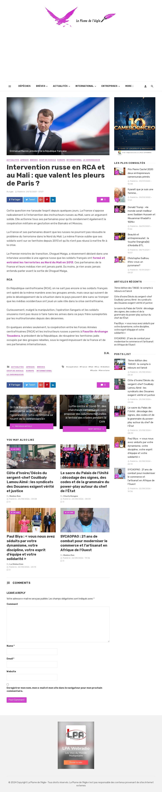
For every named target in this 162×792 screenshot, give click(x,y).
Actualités (60, 86)
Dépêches (24, 86)
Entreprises (109, 86)
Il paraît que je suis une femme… (140, 191)
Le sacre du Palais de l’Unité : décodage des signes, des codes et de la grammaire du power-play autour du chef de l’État (84, 482)
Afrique (24, 160)
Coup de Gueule (47, 160)
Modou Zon (15, 496)
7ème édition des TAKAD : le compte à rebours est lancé (133, 289)
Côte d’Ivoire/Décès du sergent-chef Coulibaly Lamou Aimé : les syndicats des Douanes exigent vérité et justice (30, 482)
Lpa (11, 192)
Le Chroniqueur (91, 160)
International (84, 86)
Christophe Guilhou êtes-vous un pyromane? (138, 262)
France (84, 367)
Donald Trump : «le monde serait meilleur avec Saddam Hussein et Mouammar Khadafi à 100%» (141, 214)
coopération (72, 367)
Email (10, 658)
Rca (97, 367)
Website (11, 671)
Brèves (40, 86)
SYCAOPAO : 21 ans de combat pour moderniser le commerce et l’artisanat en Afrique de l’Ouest (83, 543)
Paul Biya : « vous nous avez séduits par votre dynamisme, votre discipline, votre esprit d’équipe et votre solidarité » (31, 547)
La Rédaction (16, 564)
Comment (12, 604)
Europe (61, 160)
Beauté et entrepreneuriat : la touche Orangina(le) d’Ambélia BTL (138, 240)
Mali (91, 367)
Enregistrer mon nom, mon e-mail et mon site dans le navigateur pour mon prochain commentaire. (54, 689)
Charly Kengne (70, 496)
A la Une (15, 449)
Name (11, 646)
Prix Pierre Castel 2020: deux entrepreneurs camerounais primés (140, 173)
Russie (94, 370)
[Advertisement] (81, 58)
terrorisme (104, 370)
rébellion (105, 367)
